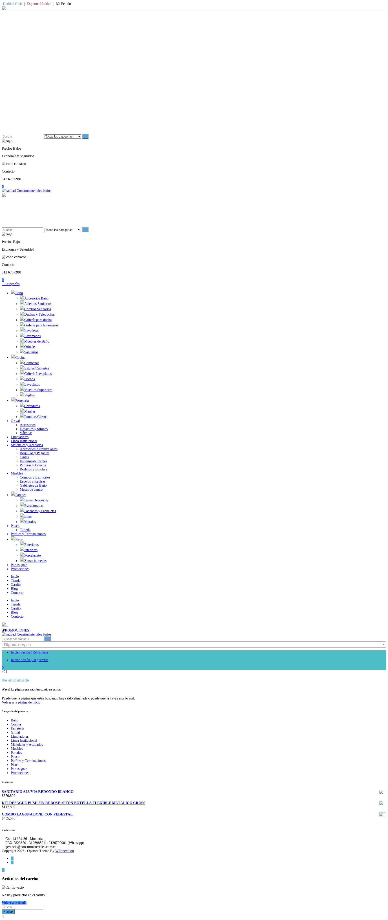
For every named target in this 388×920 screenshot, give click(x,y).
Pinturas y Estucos (33, 465)
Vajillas (29, 395)
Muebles (17, 473)
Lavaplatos (32, 384)
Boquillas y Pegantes (34, 453)
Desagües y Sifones (34, 429)
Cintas (24, 457)
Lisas (28, 516)
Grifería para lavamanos (41, 325)
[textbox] (194, 645)
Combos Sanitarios (37, 309)
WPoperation (64, 851)
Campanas (31, 363)
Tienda (15, 580)
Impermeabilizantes (33, 461)
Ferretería (22, 400)
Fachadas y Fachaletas (40, 511)
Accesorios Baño (36, 298)
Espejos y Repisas (32, 481)
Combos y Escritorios (35, 477)
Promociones (20, 569)
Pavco (15, 526)
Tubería (25, 530)
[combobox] (194, 644)
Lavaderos (31, 330)
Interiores (30, 550)
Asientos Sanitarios (37, 304)
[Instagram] (12, 862)
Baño (19, 293)
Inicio (15, 576)
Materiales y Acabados (27, 445)
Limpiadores (20, 437)
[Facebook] (12, 858)
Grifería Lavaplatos (38, 374)
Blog (14, 588)
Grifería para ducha (38, 320)
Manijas (29, 411)
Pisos (19, 539)
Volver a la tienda (14, 903)
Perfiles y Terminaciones (28, 534)
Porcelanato (32, 555)
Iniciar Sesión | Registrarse (29, 652)
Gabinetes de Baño (33, 485)
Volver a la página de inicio (21, 702)
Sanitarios (31, 352)
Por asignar (19, 565)
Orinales (30, 347)
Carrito (16, 584)
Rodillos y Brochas (33, 469)
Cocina (20, 357)
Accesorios (27, 425)
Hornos (29, 379)
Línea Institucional (24, 441)
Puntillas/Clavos (35, 417)
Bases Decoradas (36, 500)
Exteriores (31, 544)
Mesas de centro (31, 489)
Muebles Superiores (38, 390)
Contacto (17, 592)
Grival (15, 421)
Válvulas (26, 433)
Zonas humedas (35, 561)
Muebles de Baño (36, 341)
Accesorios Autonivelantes (38, 449)
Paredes (20, 495)
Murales (30, 522)
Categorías (12, 284)
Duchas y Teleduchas (39, 314)
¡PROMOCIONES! (16, 630)
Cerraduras (32, 406)
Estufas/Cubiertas (36, 368)
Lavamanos (32, 336)
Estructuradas (33, 505)
